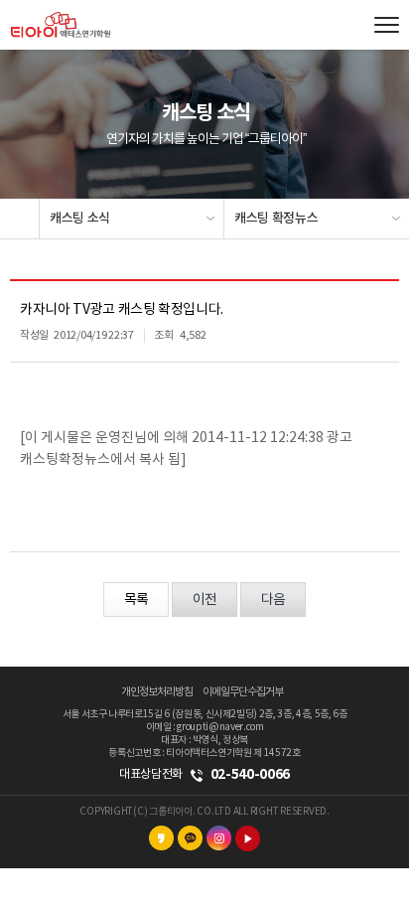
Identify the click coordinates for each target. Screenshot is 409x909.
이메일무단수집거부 (243, 691)
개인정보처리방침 (157, 691)
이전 (204, 600)
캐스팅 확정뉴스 (276, 219)
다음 (273, 600)
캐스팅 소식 (80, 219)
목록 (136, 600)
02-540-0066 (250, 774)
